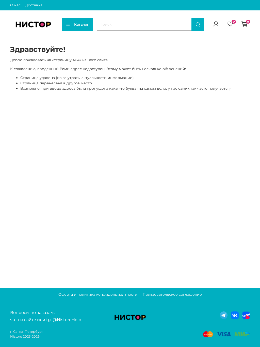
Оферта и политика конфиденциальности (97, 294)
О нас (15, 5)
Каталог (81, 24)
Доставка (33, 5)
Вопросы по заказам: (32, 312)
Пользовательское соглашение (172, 294)
